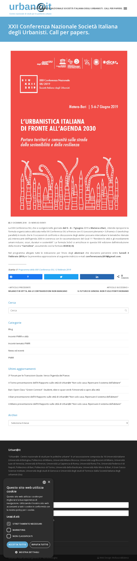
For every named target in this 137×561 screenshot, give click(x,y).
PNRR (11, 357)
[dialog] (28, 518)
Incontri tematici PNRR (19, 343)
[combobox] (44, 482)
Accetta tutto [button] (17, 544)
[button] (28, 552)
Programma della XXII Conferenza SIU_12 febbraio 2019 (44, 269)
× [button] (49, 482)
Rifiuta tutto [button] (40, 544)
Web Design (105, 557)
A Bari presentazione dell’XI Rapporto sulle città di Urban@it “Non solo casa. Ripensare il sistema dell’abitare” (63, 396)
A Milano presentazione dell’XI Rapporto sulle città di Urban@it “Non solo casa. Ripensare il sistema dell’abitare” (64, 403)
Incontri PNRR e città (18, 336)
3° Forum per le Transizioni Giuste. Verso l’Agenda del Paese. (39, 375)
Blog (10, 329)
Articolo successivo (103, 289)
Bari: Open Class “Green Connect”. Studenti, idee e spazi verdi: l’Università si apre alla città (54, 389)
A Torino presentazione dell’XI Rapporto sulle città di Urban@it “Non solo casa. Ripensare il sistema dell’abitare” (64, 382)
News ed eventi (38, 222)
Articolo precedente (37, 289)
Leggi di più (13, 516)
